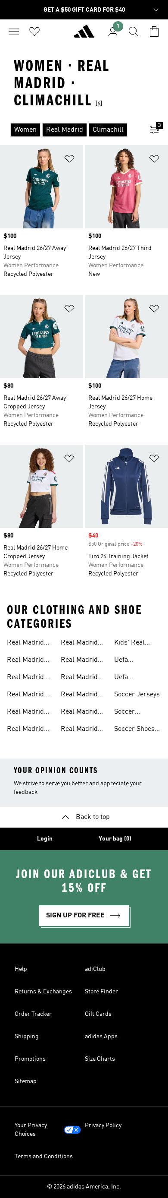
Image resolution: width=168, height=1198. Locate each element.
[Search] (133, 31)
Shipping (27, 1037)
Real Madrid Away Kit (79, 678)
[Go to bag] (154, 31)
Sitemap (26, 1081)
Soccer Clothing (127, 712)
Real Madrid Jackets (25, 712)
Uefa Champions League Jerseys (131, 678)
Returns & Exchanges (43, 992)
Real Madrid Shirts (25, 730)
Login (45, 839)
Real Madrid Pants (25, 695)
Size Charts (100, 1059)
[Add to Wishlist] (69, 160)
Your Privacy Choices (31, 1129)
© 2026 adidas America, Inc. (84, 1187)
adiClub (95, 969)
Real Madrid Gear (25, 643)
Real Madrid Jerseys (25, 661)
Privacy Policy (103, 1125)
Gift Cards (98, 1014)
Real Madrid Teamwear (79, 643)
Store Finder (101, 992)
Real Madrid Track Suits (79, 661)
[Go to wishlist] (34, 31)
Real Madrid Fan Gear (25, 678)
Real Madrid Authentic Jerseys (79, 712)
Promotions (30, 1059)
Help (21, 969)
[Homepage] (84, 35)
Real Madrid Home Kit (79, 695)
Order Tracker (33, 1014)
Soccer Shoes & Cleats (134, 730)
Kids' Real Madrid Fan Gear (131, 643)
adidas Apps (101, 1037)
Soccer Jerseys (137, 694)
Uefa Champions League (131, 661)
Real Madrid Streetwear (79, 730)
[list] (70, 130)
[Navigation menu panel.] (13, 31)
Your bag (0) (115, 839)
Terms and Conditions (44, 1157)
